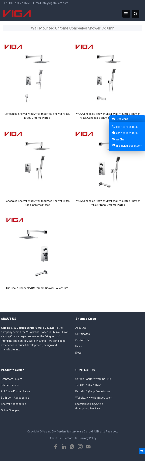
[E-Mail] (88, 446)
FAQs (78, 352)
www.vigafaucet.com (99, 397)
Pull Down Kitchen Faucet (16, 391)
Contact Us (82, 340)
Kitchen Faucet (10, 385)
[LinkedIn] (64, 446)
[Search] (135, 14)
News (78, 346)
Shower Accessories (13, 403)
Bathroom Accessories (15, 397)
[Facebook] (55, 446)
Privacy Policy (88, 438)
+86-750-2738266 (19, 3)
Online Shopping (10, 410)
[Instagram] (80, 446)
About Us (80, 327)
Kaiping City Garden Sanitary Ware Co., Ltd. (67, 431)
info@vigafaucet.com (55, 3)
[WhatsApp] (72, 446)
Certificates (82, 333)
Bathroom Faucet (11, 378)
